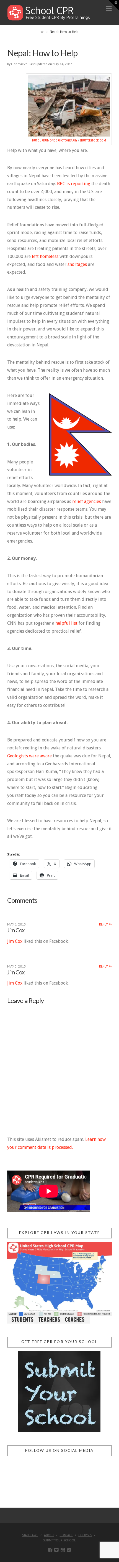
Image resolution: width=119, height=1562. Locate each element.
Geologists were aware (29, 755)
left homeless (46, 256)
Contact (66, 1535)
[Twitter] (56, 1549)
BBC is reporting (73, 183)
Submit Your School (59, 1540)
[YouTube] (63, 1549)
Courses (85, 1535)
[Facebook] (50, 1549)
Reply (104, 924)
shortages (77, 264)
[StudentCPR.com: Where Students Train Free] (48, 12)
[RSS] (69, 1549)
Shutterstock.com (93, 140)
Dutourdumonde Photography (54, 140)
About (49, 1535)
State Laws (30, 1535)
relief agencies (86, 501)
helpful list (66, 623)
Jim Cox (15, 930)
